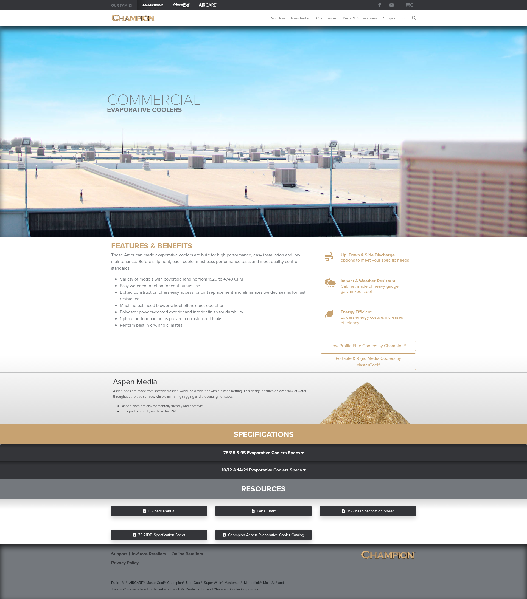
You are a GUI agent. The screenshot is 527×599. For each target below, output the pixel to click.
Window (278, 18)
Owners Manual (160, 511)
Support (390, 18)
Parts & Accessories (360, 18)
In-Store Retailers (149, 554)
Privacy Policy (125, 563)
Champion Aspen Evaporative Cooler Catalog (265, 535)
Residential (300, 18)
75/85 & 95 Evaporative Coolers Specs (262, 453)
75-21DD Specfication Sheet (160, 535)
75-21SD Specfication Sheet (369, 511)
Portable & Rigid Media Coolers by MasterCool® (368, 361)
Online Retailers (187, 554)
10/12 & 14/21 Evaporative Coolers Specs (262, 470)
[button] (401, 18)
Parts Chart (265, 511)
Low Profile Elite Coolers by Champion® (368, 346)
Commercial (326, 18)
